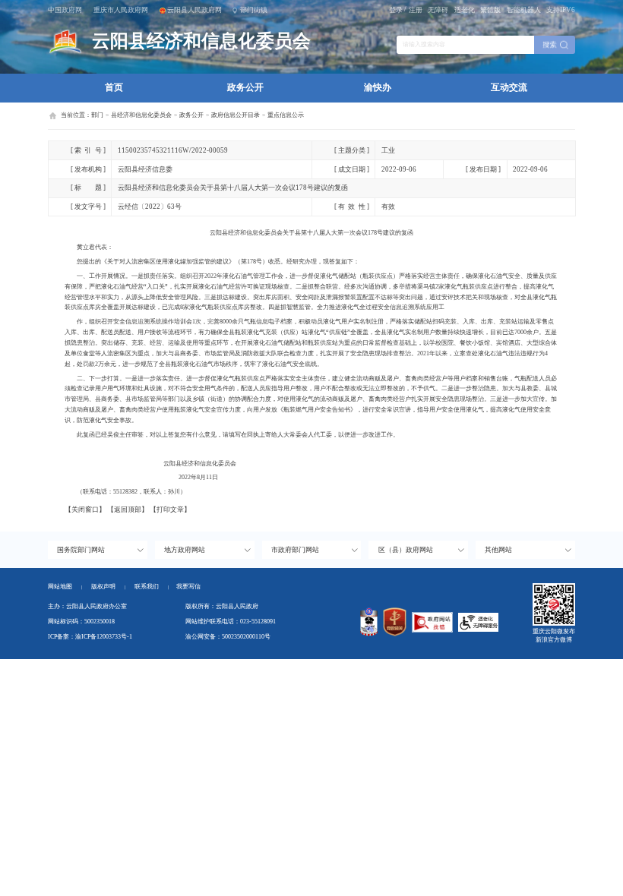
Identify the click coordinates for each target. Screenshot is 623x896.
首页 (114, 87)
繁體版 (490, 10)
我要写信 (188, 586)
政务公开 (245, 87)
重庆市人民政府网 (120, 10)
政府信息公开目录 (235, 115)
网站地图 (60, 586)
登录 (396, 10)
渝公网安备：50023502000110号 (227, 636)
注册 (415, 10)
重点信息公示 (285, 115)
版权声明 (103, 586)
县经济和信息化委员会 (141, 115)
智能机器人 (524, 10)
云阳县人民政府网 (194, 10)
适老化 (464, 10)
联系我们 (151, 586)
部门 (97, 115)
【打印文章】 (170, 509)
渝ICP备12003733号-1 (103, 636)
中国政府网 (65, 10)
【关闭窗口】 (85, 509)
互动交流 (509, 87)
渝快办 (377, 87)
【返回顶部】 (127, 509)
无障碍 (438, 10)
